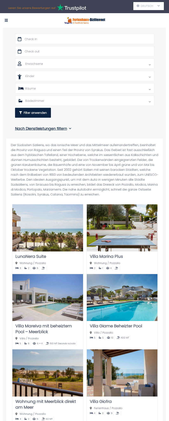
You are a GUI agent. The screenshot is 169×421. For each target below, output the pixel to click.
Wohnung (26, 263)
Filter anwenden (34, 113)
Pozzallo (40, 263)
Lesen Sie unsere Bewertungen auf (32, 8)
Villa (22, 338)
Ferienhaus (101, 408)
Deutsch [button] (148, 6)
